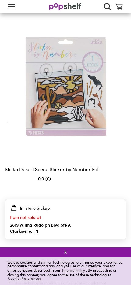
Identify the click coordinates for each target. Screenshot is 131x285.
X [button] (65, 252)
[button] (121, 190)
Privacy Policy (73, 270)
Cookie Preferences (24, 278)
